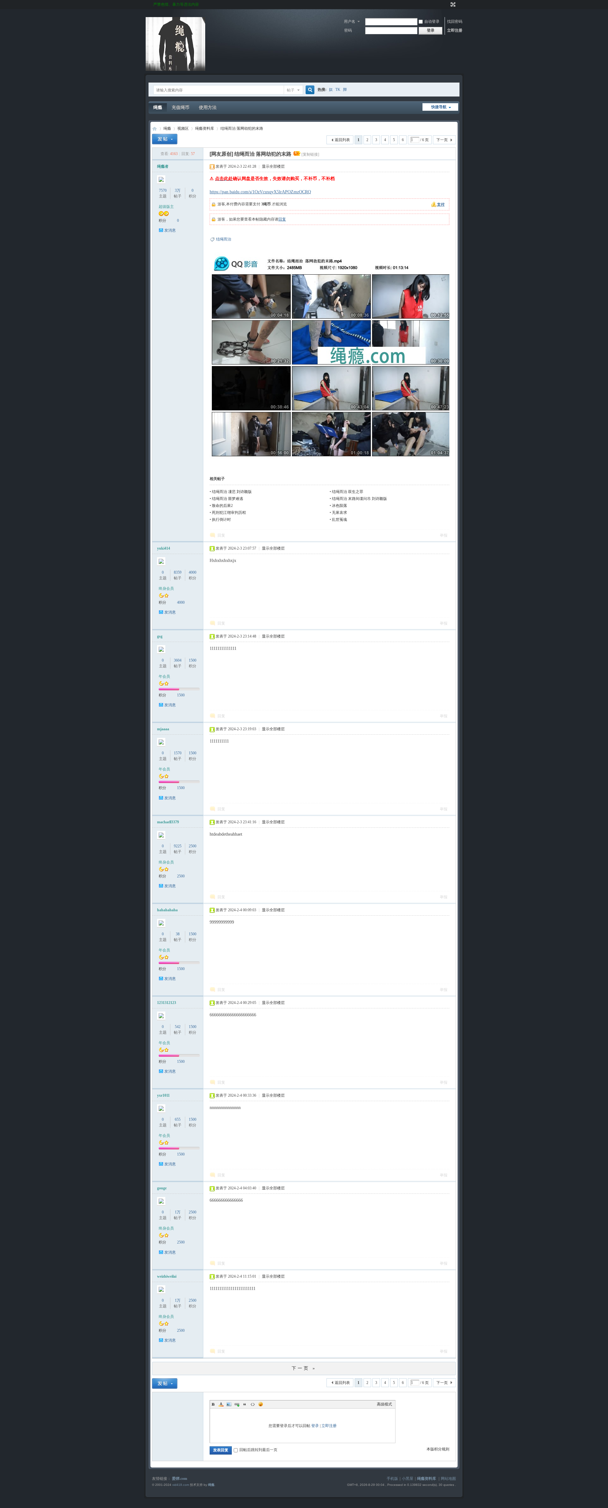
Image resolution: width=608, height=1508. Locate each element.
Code (253, 1404)
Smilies (260, 1404)
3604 (177, 660)
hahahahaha (167, 910)
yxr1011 (163, 1095)
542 (177, 1027)
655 (177, 1119)
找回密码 (454, 21)
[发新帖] (164, 139)
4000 (192, 572)
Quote (245, 1404)
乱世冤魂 (339, 519)
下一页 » (304, 1368)
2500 (192, 846)
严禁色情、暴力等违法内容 (176, 4)
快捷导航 (438, 107)
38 (178, 934)
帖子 (290, 90)
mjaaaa (163, 729)
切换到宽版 (452, 4)
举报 (443, 535)
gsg (159, 636)
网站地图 (448, 1478)
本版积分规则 (438, 1449)
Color (221, 1404)
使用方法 (208, 107)
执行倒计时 (221, 519)
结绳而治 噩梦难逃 (227, 498)
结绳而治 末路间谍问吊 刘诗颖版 (359, 498)
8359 (177, 572)
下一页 (442, 140)
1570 (177, 753)
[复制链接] (310, 154)
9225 (177, 846)
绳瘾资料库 (204, 128)
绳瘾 (157, 107)
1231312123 (166, 1002)
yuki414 (163, 548)
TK (337, 89)
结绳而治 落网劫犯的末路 (241, 128)
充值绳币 (180, 107)
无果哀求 (339, 512)
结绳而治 (223, 239)
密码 (348, 30)
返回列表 (342, 140)
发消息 (170, 230)
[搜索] (309, 90)
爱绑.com (179, 1478)
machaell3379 (168, 822)
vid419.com (180, 1484)
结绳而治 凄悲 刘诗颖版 (232, 491)
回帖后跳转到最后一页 (258, 1450)
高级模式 (384, 1404)
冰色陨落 (339, 505)
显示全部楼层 (273, 166)
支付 (441, 204)
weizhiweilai (166, 1276)
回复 (282, 219)
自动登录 (432, 21)
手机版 (392, 1478)
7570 (163, 190)
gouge (162, 1188)
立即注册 (454, 30)
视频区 (183, 128)
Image (229, 1404)
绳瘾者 (162, 166)
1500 (192, 660)
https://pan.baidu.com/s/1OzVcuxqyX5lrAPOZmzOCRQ (260, 192)
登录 (315, 1426)
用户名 (349, 21)
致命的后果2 (222, 505)
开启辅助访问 (447, 4)
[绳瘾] (175, 69)
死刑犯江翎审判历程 (229, 512)
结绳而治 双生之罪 (347, 491)
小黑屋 (407, 1478)
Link (237, 1404)
